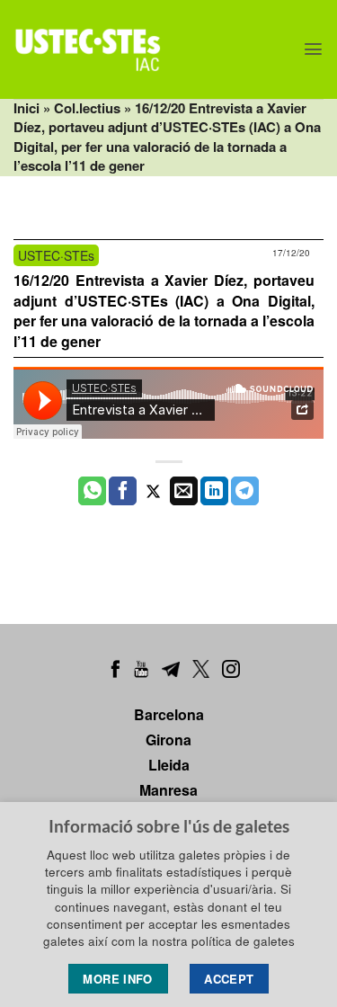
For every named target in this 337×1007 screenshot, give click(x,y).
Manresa (168, 790)
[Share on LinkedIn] (214, 491)
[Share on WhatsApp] (92, 491)
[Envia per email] (184, 491)
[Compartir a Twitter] (153, 491)
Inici (26, 108)
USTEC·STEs (56, 255)
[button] (313, 49)
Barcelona (169, 714)
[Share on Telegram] (245, 491)
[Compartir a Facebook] (123, 491)
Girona (168, 739)
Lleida (169, 764)
